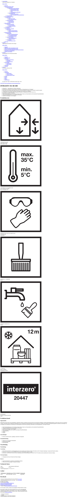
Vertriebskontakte (7, 57)
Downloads (6, 58)
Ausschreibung (9, 63)
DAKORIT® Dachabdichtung (9, 50)
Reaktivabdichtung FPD (14, 9)
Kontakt (6, 76)
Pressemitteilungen (11, 483)
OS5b (12, 11)
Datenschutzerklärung (8, 492)
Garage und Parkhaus (10, 37)
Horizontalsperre (11, 21)
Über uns (3, 67)
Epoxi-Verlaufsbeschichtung (13, 34)
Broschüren (8, 60)
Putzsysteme (9, 17)
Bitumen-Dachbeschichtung (13, 31)
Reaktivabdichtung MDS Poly (15, 12)
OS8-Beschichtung (12, 38)
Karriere (6, 77)
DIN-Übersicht (9, 64)
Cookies (15, 485)
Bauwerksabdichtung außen (9, 6)
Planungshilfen (7, 62)
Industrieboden (9, 33)
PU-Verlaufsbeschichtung (13, 35)
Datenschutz (11, 485)
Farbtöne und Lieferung (8, 51)
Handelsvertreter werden (11, 75)
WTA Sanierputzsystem (12, 19)
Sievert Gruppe (7, 79)
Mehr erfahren (4, 3)
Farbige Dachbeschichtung (13, 30)
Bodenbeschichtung (8, 32)
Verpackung (6, 65)
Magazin (6, 78)
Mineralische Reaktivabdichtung (14, 8)
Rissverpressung (11, 22)
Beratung (3, 52)
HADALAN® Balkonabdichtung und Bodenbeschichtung (14, 49)
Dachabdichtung (7, 27)
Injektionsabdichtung (10, 20)
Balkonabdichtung (7, 23)
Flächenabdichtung (10, 7)
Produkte (3, 42)
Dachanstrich (9, 29)
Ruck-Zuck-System (12, 18)
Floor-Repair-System (12, 40)
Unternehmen (7, 72)
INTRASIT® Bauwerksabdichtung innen (11, 48)
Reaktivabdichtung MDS (15, 10)
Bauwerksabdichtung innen (9, 16)
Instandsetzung (9, 39)
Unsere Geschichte (10, 74)
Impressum (7, 485)
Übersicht (6, 5)
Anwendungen (4, 1)
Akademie (6, 66)
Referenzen (6, 41)
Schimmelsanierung (17, 83)
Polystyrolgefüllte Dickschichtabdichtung (17, 14)
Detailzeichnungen (10, 61)
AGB (13, 485)
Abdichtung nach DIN (10, 24)
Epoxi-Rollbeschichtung (12, 36)
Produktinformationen (10, 59)
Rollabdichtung (9, 26)
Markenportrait (9, 73)
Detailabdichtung (9, 15)
